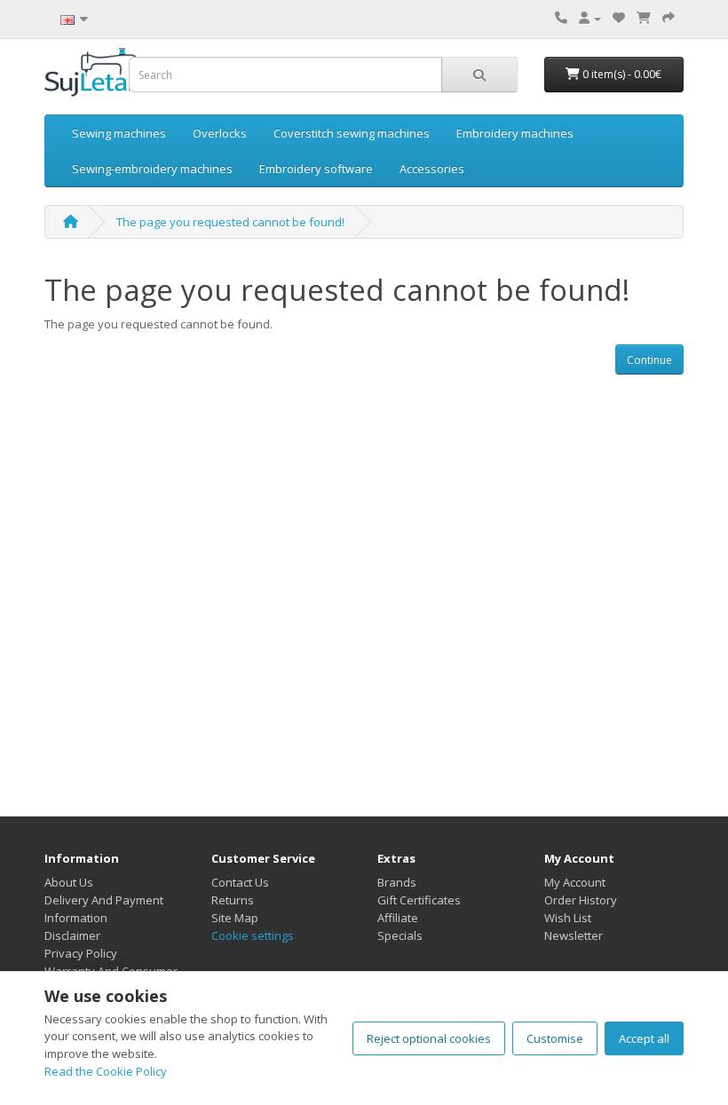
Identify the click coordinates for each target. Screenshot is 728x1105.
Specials (400, 935)
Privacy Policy (80, 953)
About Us (68, 882)
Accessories (432, 169)
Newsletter (573, 935)
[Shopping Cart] (644, 18)
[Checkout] (668, 18)
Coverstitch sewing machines (351, 133)
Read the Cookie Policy (105, 1071)
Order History (580, 900)
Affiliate (397, 918)
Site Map (234, 918)
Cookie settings (252, 935)
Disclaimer (72, 935)
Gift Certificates (419, 900)
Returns (232, 900)
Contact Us (240, 882)
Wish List (567, 918)
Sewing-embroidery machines (152, 169)
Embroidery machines (515, 133)
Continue (649, 359)
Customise (554, 1038)
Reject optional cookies (429, 1038)
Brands (396, 882)
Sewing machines (119, 133)
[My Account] (590, 18)
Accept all (644, 1038)
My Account (574, 882)
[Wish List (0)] (619, 18)
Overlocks (220, 133)
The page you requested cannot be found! (230, 222)
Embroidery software (316, 169)
